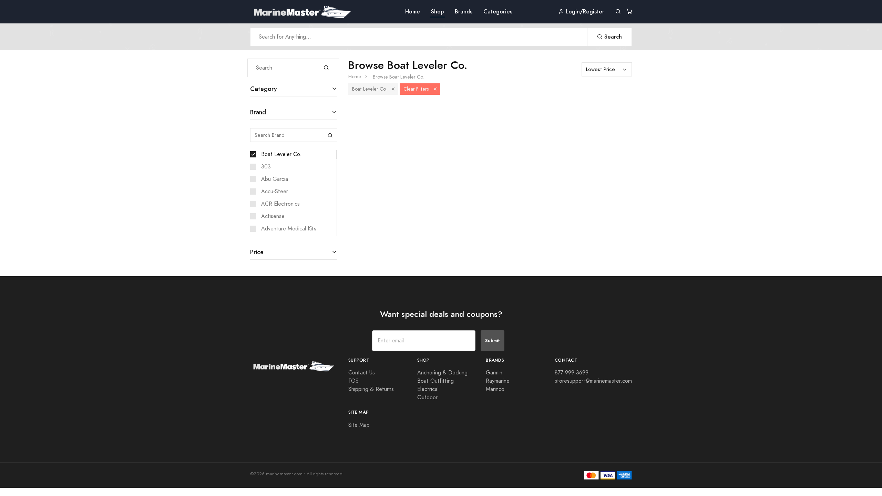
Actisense (273, 216)
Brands (463, 12)
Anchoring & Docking (442, 372)
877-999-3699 (571, 372)
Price (257, 252)
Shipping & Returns (371, 389)
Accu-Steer (274, 191)
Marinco (495, 389)
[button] (393, 89)
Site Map (359, 425)
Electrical (428, 389)
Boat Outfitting (435, 381)
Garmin (494, 372)
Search (612, 37)
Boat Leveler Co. (281, 154)
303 (266, 166)
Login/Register (584, 12)
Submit (492, 340)
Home (412, 12)
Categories (497, 12)
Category (263, 88)
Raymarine (498, 381)
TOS (353, 381)
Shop (437, 12)
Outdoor (427, 397)
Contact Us (361, 372)
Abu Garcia (274, 179)
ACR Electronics (280, 204)
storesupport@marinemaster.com (593, 381)
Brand (258, 112)
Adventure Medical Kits (288, 228)
